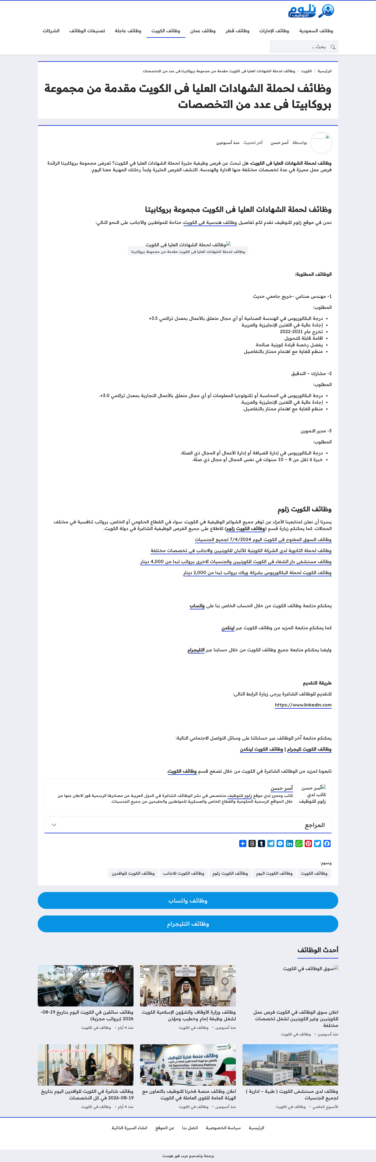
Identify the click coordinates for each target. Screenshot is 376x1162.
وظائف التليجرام (188, 923)
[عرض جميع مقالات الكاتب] (321, 142)
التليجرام (196, 649)
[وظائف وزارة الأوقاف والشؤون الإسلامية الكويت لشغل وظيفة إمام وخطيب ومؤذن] (188, 1001)
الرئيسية (325, 71)
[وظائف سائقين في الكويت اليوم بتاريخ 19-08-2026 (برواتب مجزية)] (85, 1001)
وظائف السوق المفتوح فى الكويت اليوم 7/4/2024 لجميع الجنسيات (263, 539)
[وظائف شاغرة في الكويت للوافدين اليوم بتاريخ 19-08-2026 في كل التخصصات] (85, 1077)
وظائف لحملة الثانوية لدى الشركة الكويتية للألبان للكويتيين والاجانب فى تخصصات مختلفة (241, 550)
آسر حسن (279, 142)
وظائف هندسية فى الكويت (210, 222)
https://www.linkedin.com (303, 705)
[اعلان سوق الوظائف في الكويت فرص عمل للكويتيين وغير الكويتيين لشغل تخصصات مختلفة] (290, 1001)
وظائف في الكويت (296, 1034)
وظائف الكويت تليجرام (309, 749)
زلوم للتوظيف (239, 795)
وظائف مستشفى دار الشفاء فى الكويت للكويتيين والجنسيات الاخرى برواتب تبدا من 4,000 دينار (236, 561)
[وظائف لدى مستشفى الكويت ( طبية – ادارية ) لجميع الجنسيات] (290, 1077)
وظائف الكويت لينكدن (261, 749)
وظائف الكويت (182, 771)
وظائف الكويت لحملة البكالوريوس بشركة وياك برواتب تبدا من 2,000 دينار (257, 572)
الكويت (306, 71)
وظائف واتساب (188, 900)
